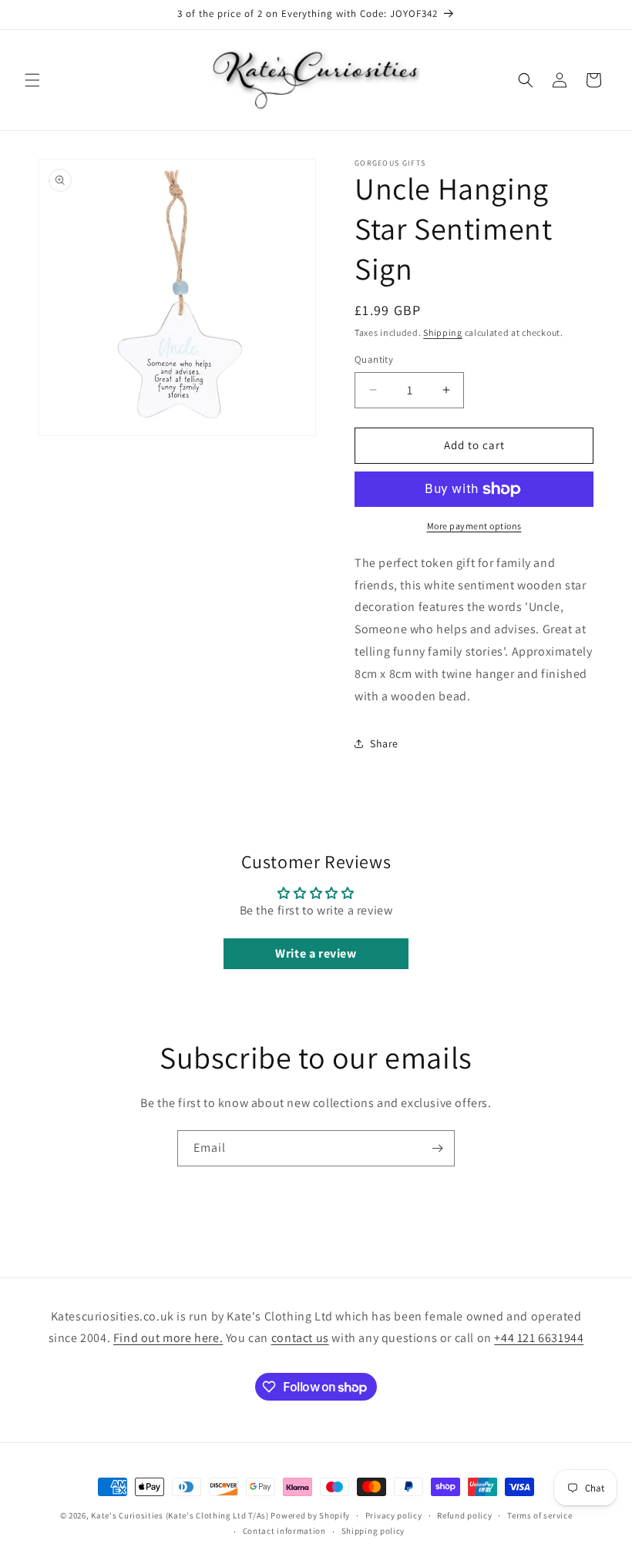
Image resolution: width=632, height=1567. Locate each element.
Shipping (442, 332)
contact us (300, 1338)
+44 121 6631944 (538, 1338)
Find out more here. (168, 1338)
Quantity (374, 359)
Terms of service (539, 1515)
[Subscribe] (437, 1148)
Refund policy (464, 1515)
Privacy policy (393, 1515)
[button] (32, 80)
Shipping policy (373, 1530)
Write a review (315, 953)
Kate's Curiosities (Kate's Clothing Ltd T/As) (180, 1515)
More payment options (474, 526)
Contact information (284, 1530)
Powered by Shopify (310, 1515)
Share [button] (384, 743)
